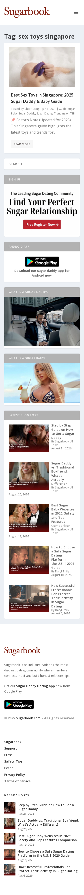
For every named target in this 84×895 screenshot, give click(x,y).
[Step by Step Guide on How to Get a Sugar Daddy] (9, 808)
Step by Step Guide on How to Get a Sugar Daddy (46, 807)
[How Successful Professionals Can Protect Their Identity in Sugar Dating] (9, 869)
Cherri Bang (31, 109)
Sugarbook (12, 742)
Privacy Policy (14, 774)
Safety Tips (13, 761)
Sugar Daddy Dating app (35, 686)
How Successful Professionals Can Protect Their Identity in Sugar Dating (48, 869)
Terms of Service (17, 781)
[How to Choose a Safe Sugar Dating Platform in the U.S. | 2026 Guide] (9, 854)
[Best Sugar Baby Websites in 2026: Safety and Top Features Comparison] (9, 838)
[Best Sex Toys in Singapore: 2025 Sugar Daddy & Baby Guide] (42, 67)
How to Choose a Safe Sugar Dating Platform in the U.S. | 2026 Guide (46, 853)
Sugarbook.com (28, 718)
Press (8, 755)
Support (10, 748)
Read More (22, 144)
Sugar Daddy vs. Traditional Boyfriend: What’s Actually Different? (48, 822)
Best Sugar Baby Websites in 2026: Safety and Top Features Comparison (47, 838)
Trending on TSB (64, 113)
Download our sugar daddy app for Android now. (42, 272)
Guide (63, 109)
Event (8, 768)
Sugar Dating (45, 113)
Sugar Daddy (27, 113)
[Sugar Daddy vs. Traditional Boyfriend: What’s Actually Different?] (9, 823)
